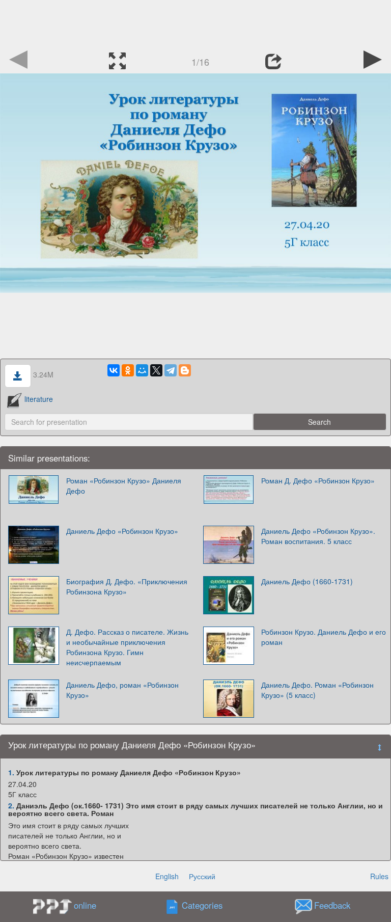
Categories (202, 905)
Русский (202, 876)
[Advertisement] (195, 23)
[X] (156, 370)
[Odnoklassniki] (128, 370)
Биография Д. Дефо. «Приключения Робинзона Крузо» (126, 586)
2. (11, 805)
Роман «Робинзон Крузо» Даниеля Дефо (123, 485)
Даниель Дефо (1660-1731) (307, 581)
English (167, 876)
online (85, 905)
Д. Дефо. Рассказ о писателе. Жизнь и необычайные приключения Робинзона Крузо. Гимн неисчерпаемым (127, 647)
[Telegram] (170, 370)
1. (11, 772)
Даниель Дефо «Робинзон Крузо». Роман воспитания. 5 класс (318, 536)
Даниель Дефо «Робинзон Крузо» (122, 531)
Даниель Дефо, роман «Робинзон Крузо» (122, 690)
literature (38, 399)
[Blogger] (185, 370)
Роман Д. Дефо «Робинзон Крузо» (318, 480)
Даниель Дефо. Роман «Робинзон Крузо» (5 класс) (317, 690)
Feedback (332, 905)
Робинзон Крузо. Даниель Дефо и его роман (323, 637)
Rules (379, 876)
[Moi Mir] (142, 370)
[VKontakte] (113, 370)
